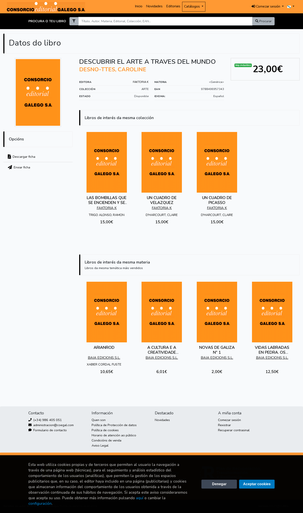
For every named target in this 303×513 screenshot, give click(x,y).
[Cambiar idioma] (290, 6)
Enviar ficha (21, 167)
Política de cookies (105, 430)
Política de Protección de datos (114, 425)
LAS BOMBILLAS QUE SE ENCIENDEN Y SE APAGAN (106, 202)
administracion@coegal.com (53, 425)
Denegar (219, 484)
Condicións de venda (106, 440)
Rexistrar (224, 425)
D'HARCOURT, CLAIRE (162, 215)
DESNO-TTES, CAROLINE (112, 69)
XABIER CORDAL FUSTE (104, 364)
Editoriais (173, 6)
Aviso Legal (100, 445)
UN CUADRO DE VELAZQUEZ (162, 200)
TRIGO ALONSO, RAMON (106, 215)
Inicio (138, 6)
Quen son (99, 420)
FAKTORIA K (141, 82)
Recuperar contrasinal (234, 430)
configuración (40, 503)
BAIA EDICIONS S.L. (104, 357)
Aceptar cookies (257, 484)
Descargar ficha (23, 156)
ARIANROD (104, 347)
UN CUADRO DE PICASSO (217, 200)
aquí (139, 498)
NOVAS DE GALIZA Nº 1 (217, 350)
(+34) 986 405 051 (47, 420)
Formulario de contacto (49, 430)
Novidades (154, 6)
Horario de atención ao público (114, 435)
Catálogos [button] (192, 6)
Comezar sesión (229, 420)
